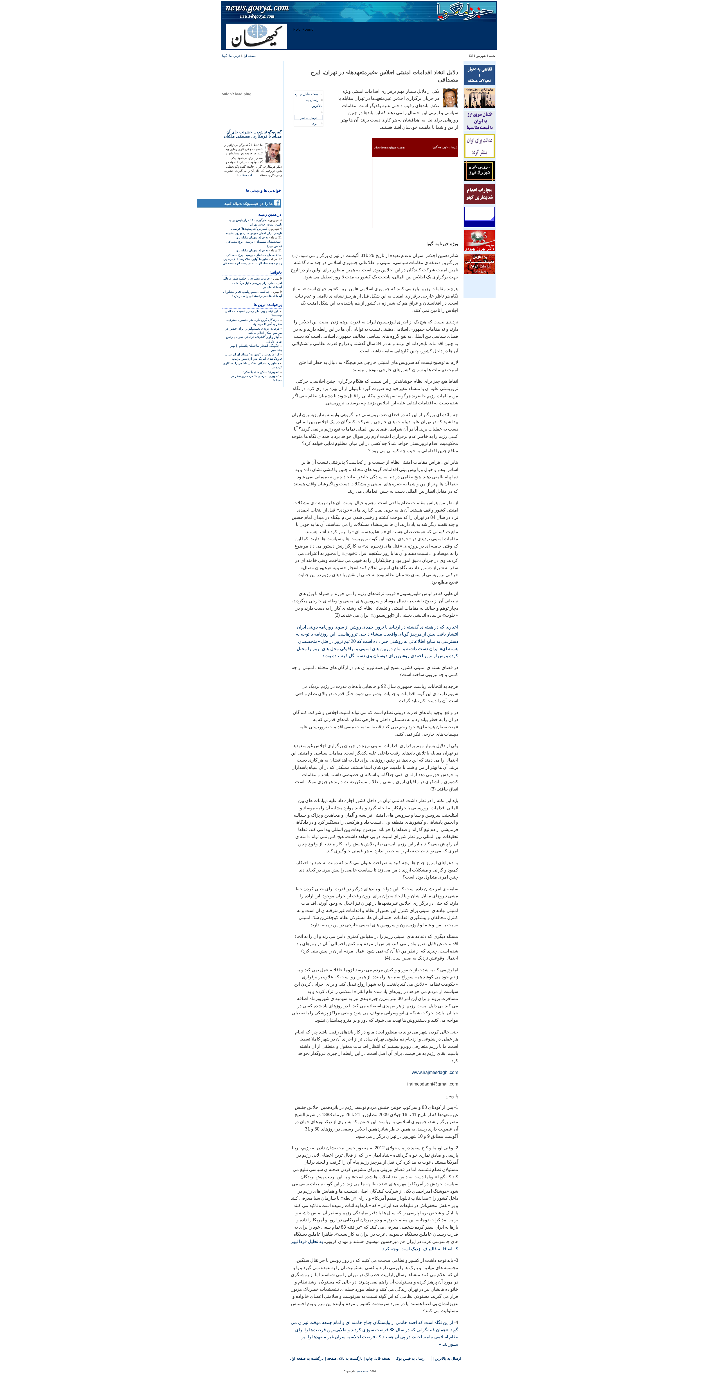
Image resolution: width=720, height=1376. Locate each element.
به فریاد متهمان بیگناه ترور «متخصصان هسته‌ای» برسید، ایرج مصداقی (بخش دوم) (254, 242)
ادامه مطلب (246, 175)
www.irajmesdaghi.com (435, 1072)
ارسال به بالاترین (448, 1358)
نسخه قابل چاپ (307, 94)
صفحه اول (249, 55)
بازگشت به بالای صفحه (345, 1358)
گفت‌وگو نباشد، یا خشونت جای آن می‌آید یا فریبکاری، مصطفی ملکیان (253, 134)
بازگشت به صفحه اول (307, 1358)
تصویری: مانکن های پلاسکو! (261, 371)
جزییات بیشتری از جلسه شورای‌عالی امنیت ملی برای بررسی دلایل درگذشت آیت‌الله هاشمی (252, 283)
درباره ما (234, 55)
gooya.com (363, 1371)
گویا (224, 55)
